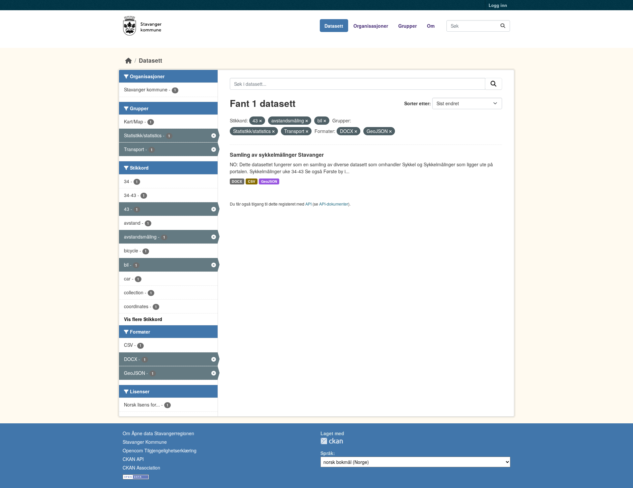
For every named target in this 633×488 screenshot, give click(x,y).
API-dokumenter (333, 204)
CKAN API (133, 459)
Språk (326, 453)
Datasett (333, 25)
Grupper (407, 25)
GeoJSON (269, 181)
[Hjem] (128, 60)
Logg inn (498, 5)
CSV (251, 181)
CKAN (331, 441)
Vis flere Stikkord (143, 319)
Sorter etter (416, 103)
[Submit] (502, 26)
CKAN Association (141, 467)
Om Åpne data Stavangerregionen (158, 433)
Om (431, 25)
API (308, 204)
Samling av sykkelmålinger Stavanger (277, 154)
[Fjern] (260, 120)
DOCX (237, 181)
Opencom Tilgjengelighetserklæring (159, 450)
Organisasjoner (370, 25)
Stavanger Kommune (145, 442)
